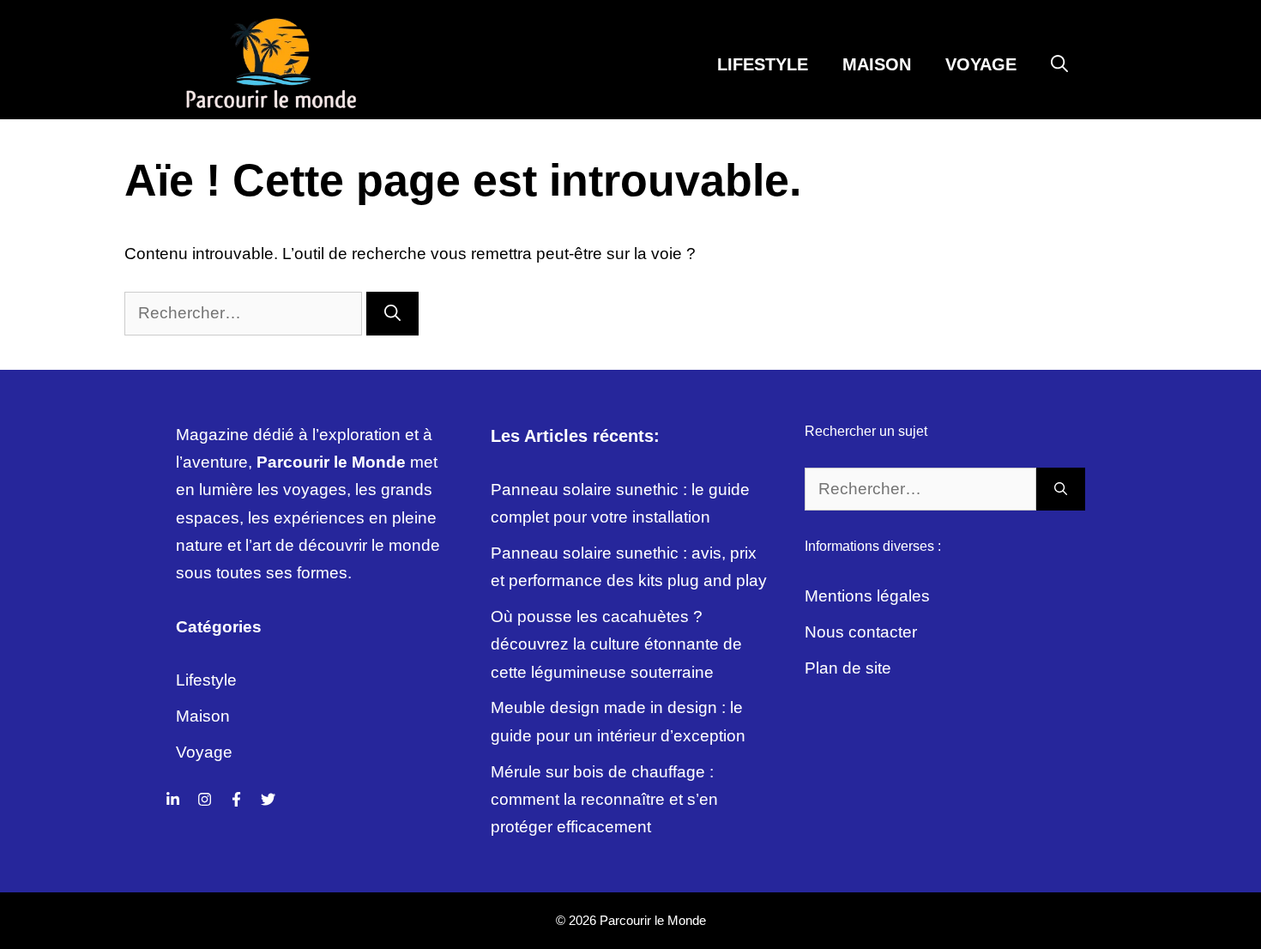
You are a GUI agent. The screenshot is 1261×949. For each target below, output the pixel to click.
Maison (876, 64)
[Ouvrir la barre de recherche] (1059, 64)
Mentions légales (867, 596)
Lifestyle (762, 64)
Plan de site (848, 668)
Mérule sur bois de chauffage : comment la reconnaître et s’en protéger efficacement (604, 800)
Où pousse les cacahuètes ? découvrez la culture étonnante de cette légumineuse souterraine (616, 644)
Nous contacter (861, 632)
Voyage (981, 64)
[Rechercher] (392, 313)
